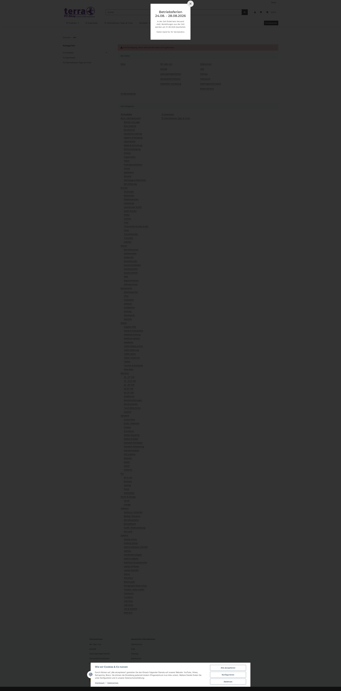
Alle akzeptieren (228, 668)
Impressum (100, 683)
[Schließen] (190, 4)
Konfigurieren (228, 675)
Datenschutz (112, 683)
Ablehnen (228, 681)
